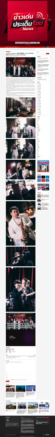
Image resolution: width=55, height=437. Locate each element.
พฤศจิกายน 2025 (39, 97)
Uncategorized (38, 156)
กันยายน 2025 (38, 100)
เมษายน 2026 (38, 89)
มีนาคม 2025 (38, 109)
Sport (46, 422)
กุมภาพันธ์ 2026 (39, 92)
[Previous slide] (47, 192)
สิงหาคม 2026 (38, 83)
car (37, 121)
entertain (38, 127)
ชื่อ (6, 372)
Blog (14, 434)
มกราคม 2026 (39, 94)
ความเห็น (7, 363)
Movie (38, 142)
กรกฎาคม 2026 (39, 85)
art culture (38, 118)
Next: (28, 356)
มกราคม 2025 (38, 112)
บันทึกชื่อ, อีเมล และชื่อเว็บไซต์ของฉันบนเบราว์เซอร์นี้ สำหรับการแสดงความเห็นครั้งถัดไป (16, 379)
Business (42, 202)
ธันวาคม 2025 (38, 95)
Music (9, 51)
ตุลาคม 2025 (38, 98)
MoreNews (30, 436)
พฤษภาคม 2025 (39, 106)
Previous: (13, 356)
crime (38, 124)
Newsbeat (38, 145)
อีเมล (6, 374)
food (37, 133)
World (40, 423)
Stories (38, 151)
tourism (38, 154)
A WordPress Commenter (40, 79)
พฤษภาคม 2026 (39, 88)
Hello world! (45, 79)
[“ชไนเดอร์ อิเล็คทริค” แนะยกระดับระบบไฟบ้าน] (11, 405)
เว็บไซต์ (7, 377)
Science (38, 148)
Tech (37, 153)
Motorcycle (38, 141)
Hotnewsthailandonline (27, 42)
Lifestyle (38, 139)
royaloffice (38, 147)
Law (37, 138)
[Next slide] (48, 192)
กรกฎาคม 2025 (39, 103)
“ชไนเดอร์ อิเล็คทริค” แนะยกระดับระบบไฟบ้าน (42, 58)
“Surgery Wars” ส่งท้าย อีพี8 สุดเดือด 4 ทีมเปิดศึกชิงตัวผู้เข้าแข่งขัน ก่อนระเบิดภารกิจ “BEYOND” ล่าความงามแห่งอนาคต (30, 393)
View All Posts (13, 351)
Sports (38, 150)
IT (37, 136)
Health (38, 135)
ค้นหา (38, 51)
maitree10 (7, 56)
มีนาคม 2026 (38, 91)
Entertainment (7, 51)
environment (38, 130)
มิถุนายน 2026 (39, 86)
